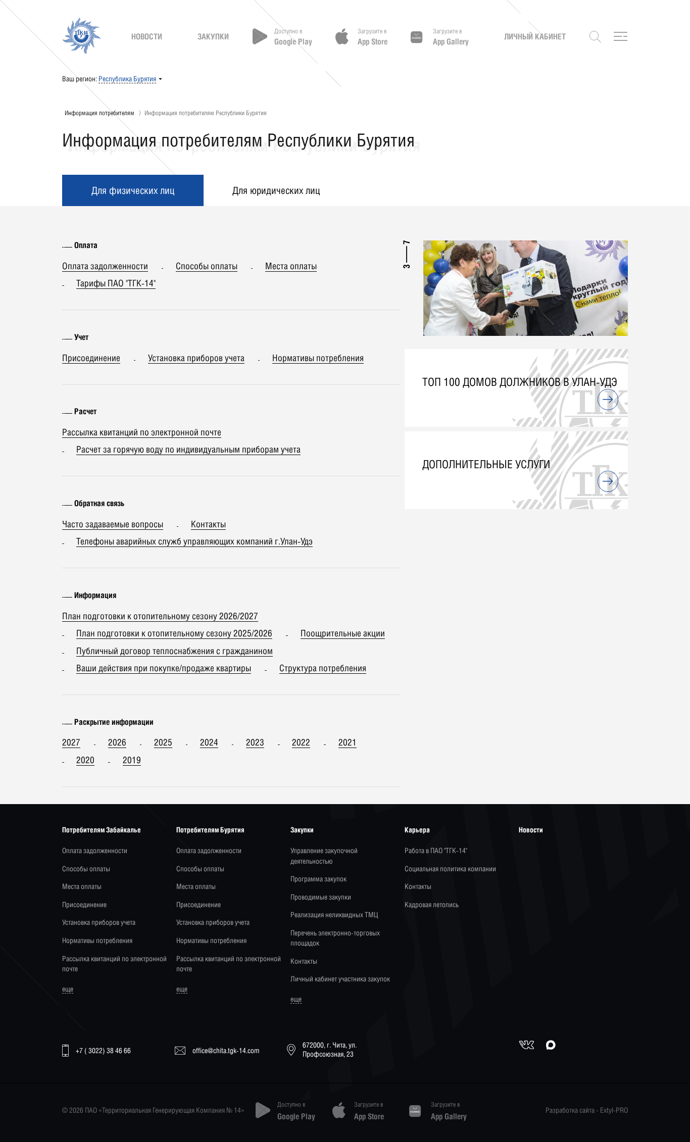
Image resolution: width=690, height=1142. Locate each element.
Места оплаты (82, 886)
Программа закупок (318, 878)
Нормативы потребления (97, 940)
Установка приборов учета (98, 922)
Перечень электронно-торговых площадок (335, 937)
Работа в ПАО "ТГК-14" (436, 850)
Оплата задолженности (94, 850)
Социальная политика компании (450, 868)
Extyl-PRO (614, 1110)
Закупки (213, 36)
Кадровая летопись (432, 904)
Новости (146, 36)
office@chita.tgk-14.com (226, 1050)
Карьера (417, 829)
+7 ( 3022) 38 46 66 (103, 1050)
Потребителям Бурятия (210, 829)
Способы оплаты (86, 868)
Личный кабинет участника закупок (340, 978)
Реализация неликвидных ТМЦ (334, 914)
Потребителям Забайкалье (101, 829)
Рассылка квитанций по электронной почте (114, 963)
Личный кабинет (535, 36)
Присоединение (84, 904)
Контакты (303, 961)
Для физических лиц (132, 190)
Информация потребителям (99, 113)
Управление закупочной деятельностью (324, 855)
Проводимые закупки (320, 896)
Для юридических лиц (276, 190)
